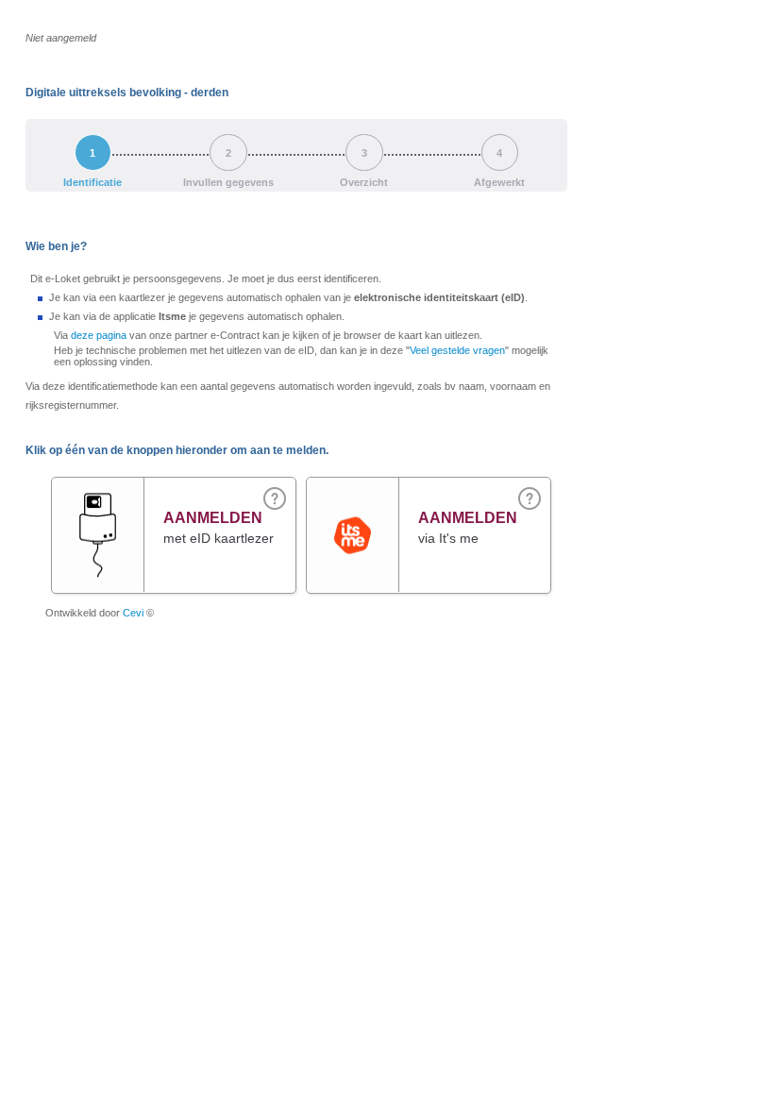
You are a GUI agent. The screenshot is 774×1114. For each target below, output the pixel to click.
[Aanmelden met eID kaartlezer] (97, 519)
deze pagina (98, 335)
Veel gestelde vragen (457, 350)
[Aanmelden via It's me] (352, 495)
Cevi (133, 612)
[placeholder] (529, 497)
